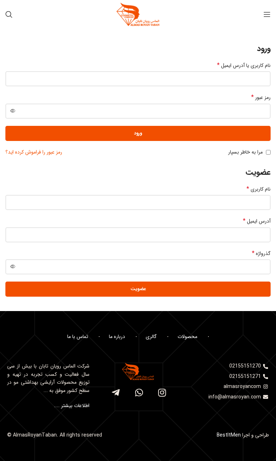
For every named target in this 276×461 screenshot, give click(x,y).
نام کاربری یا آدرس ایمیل (244, 65)
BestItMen (229, 435)
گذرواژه (261, 253)
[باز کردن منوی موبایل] (267, 14)
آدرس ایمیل (257, 221)
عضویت (138, 289)
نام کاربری (259, 189)
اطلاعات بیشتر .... (70, 406)
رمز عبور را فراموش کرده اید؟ (33, 152)
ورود (138, 133)
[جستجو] (9, 14)
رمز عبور (261, 97)
